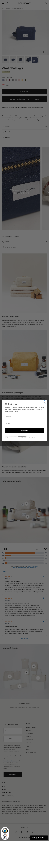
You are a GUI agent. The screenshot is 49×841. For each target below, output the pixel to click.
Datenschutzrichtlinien (22, 436)
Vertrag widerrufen (39, 837)
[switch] (5, 837)
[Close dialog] (44, 402)
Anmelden (24, 430)
